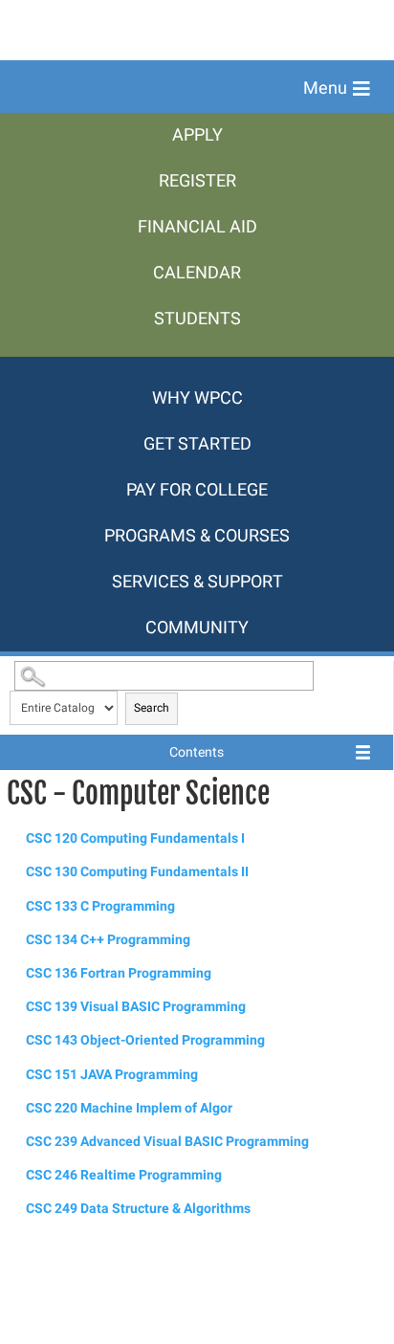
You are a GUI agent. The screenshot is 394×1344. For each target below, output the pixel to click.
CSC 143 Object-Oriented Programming (145, 1040)
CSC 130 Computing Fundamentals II (137, 872)
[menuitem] (197, 136)
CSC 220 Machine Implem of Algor (129, 1108)
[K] (197, 366)
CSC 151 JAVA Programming (112, 1075)
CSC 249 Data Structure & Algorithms (138, 1209)
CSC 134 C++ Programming (108, 940)
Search (151, 707)
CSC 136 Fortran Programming (118, 973)
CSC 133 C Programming (100, 906)
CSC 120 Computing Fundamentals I (135, 838)
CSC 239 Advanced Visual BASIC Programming (167, 1142)
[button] (336, 89)
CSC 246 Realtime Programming (124, 1175)
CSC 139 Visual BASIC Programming (136, 1007)
